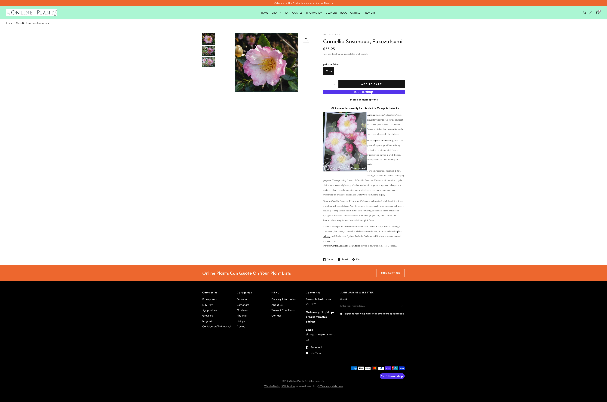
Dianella (242, 299)
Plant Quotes (293, 12)
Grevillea (207, 315)
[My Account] (591, 12)
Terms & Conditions (282, 310)
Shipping (340, 53)
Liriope (241, 321)
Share (330, 259)
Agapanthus (209, 310)
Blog (343, 12)
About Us (276, 304)
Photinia (242, 315)
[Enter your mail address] (401, 306)
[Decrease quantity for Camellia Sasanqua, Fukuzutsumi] (325, 84)
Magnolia (208, 321)
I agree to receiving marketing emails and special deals (374, 313)
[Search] (585, 12)
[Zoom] (306, 39)
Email (343, 299)
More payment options (364, 99)
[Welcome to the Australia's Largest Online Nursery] (303, 3)
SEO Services (288, 386)
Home (264, 12)
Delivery (331, 12)
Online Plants (375, 226)
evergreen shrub (378, 140)
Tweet (345, 259)
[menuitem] (265, 12)
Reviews (370, 12)
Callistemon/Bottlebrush (216, 326)
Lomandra (243, 304)
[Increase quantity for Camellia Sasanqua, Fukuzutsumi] (334, 84)
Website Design (272, 386)
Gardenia (242, 310)
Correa (241, 326)
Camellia (371, 115)
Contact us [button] (390, 272)
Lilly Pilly (207, 304)
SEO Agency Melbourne (330, 386)
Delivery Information (283, 299)
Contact (356, 12)
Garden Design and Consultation (345, 246)
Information (314, 12)
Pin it (358, 259)
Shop (275, 12)
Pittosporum (209, 299)
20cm (329, 71)
